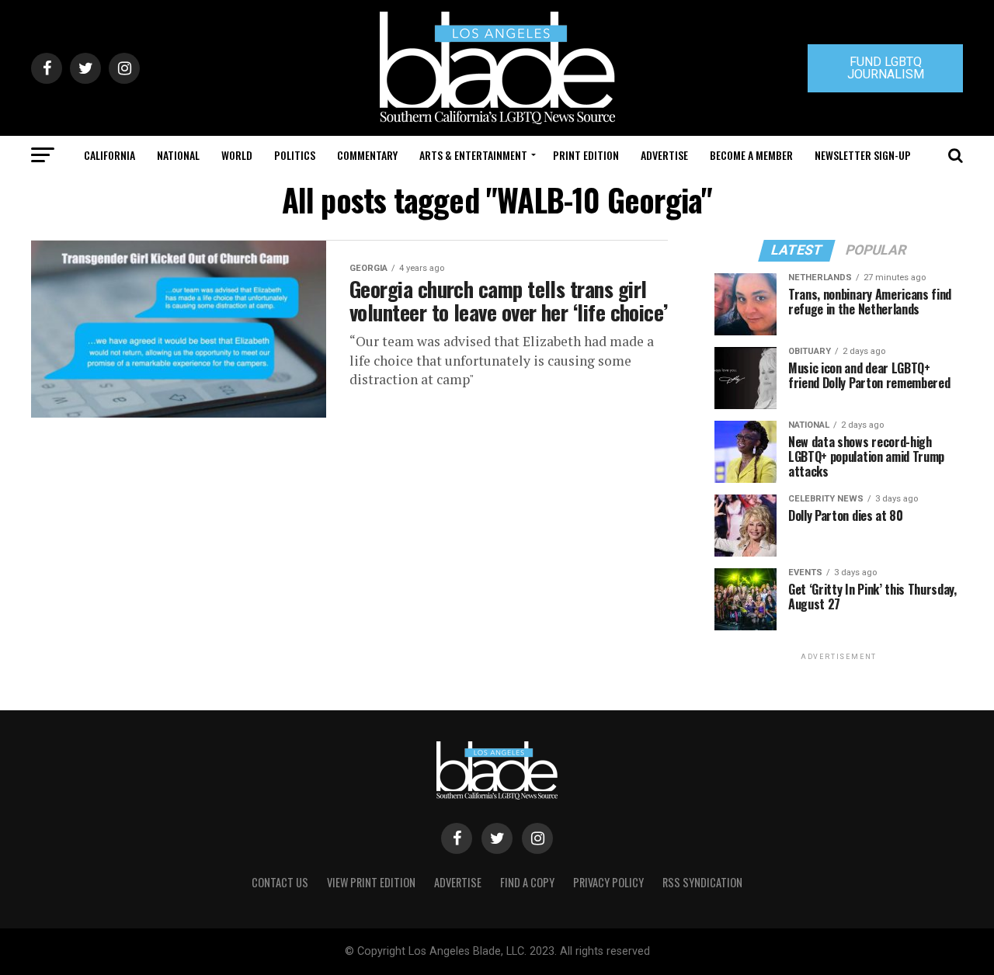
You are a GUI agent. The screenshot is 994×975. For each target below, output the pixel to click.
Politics (294, 155)
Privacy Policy (608, 882)
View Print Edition (371, 882)
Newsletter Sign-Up (863, 155)
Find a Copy (527, 882)
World (236, 155)
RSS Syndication (702, 882)
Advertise (664, 155)
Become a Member (751, 155)
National (178, 155)
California (109, 155)
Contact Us (280, 882)
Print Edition (586, 155)
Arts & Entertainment (473, 155)
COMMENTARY (367, 155)
